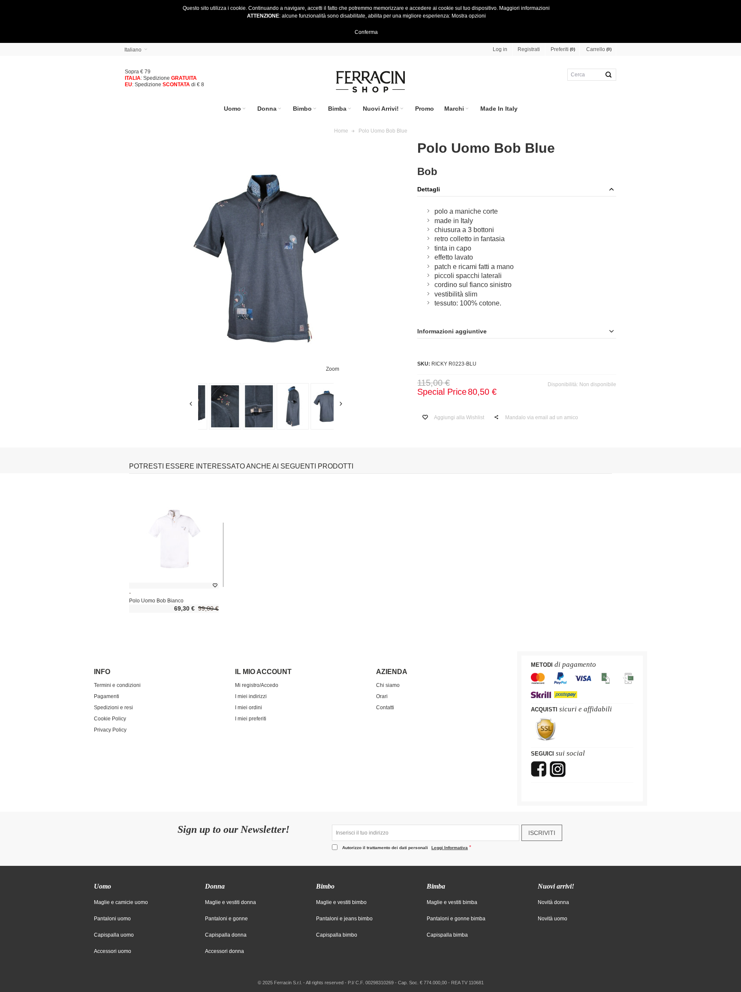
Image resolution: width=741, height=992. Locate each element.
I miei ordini (248, 708)
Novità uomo (552, 919)
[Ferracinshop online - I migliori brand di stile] (370, 82)
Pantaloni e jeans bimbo (344, 919)
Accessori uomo (112, 951)
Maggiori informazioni (524, 8)
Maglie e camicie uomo (121, 902)
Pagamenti (106, 696)
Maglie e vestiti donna (230, 902)
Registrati (529, 49)
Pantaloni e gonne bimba (456, 919)
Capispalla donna (226, 935)
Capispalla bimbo (336, 935)
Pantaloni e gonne (226, 919)
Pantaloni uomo (112, 919)
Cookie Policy (110, 719)
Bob (427, 171)
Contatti (385, 708)
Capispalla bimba (447, 935)
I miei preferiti (250, 719)
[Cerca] (608, 74)
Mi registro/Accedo (256, 685)
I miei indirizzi (251, 696)
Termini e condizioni (117, 685)
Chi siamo (388, 685)
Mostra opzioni (469, 16)
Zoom (332, 369)
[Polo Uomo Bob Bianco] (174, 539)
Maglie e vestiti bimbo (341, 902)
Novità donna (553, 902)
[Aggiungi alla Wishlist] (215, 586)
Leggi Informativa (449, 847)
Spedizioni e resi (113, 708)
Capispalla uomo (114, 935)
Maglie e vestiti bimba (452, 902)
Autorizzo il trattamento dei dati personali (405, 847)
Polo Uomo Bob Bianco (156, 601)
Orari (382, 696)
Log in (500, 49)
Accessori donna (224, 951)
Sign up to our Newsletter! (233, 830)
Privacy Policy (110, 730)
